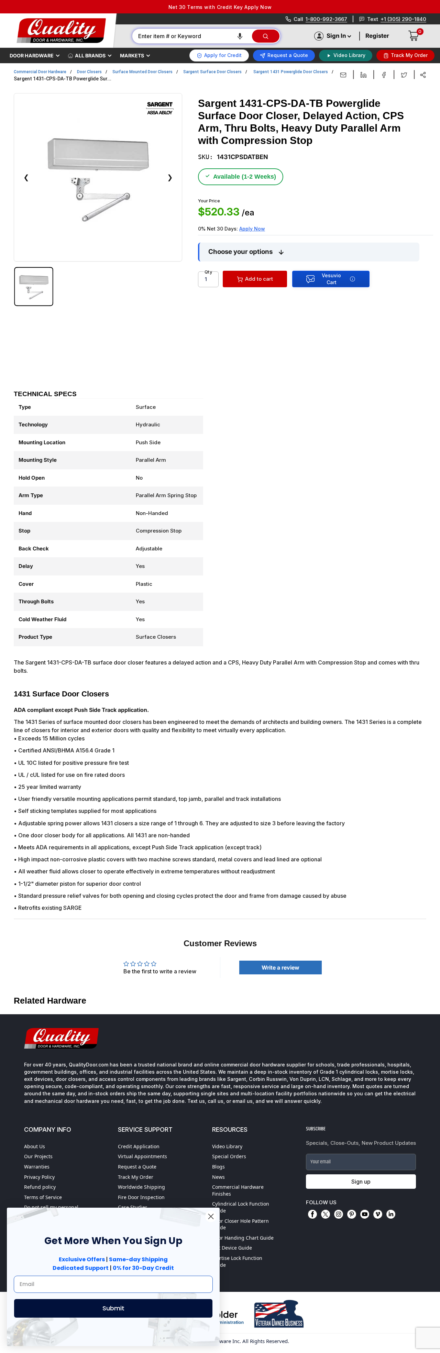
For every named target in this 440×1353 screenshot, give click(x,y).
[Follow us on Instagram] (338, 1214)
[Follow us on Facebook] (312, 1214)
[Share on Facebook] (383, 75)
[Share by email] (343, 75)
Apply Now (252, 229)
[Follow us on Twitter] (325, 1214)
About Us (34, 1146)
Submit (113, 1308)
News (218, 1177)
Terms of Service (43, 1197)
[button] (240, 36)
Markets (132, 55)
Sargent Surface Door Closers (212, 71)
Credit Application (139, 1146)
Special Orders (229, 1156)
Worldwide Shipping (141, 1187)
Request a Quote (137, 1166)
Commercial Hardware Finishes (238, 1190)
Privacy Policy (39, 1177)
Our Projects (38, 1156)
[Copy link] (423, 75)
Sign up (361, 1181)
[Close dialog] (211, 1216)
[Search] (265, 36)
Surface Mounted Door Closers (142, 71)
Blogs (218, 1166)
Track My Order (135, 1177)
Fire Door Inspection (141, 1197)
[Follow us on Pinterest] (351, 1214)
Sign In (336, 35)
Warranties (37, 1166)
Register (377, 35)
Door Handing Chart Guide (243, 1237)
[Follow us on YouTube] (365, 1214)
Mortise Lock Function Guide (237, 1261)
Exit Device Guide (232, 1247)
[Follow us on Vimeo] (378, 1214)
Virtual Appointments (142, 1156)
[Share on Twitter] (404, 75)
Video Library (227, 1146)
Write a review (280, 967)
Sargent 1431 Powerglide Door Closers (290, 71)
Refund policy (40, 1187)
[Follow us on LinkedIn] (391, 1214)
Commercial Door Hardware (40, 71)
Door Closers (89, 71)
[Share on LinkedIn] (363, 75)
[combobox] (191, 36)
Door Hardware (32, 55)
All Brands (90, 55)
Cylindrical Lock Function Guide (240, 1207)
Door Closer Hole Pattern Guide (240, 1224)
